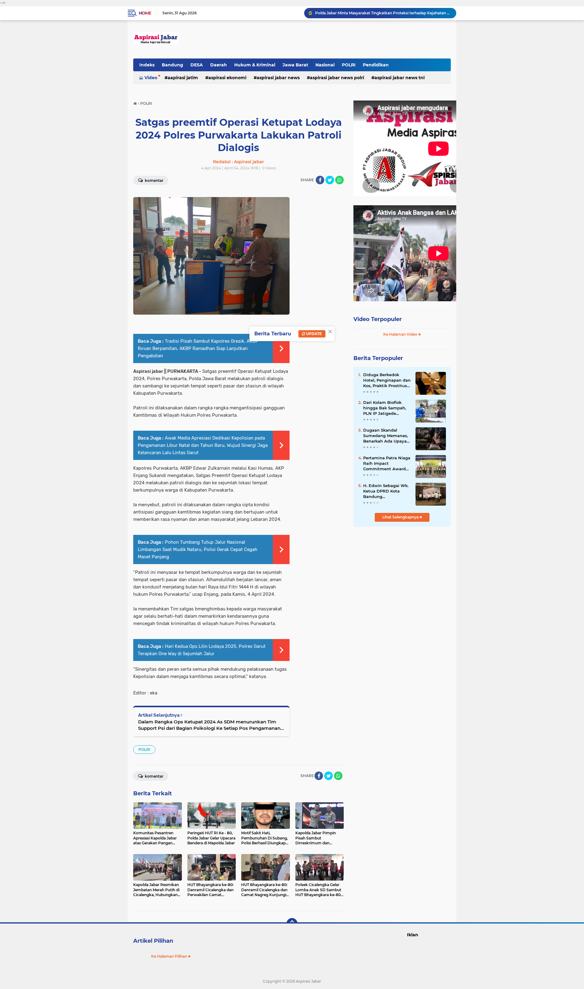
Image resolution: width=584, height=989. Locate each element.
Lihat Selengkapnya (400, 517)
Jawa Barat (295, 65)
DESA (196, 65)
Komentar (153, 180)
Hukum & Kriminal (254, 65)
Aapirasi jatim (183, 77)
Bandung (172, 65)
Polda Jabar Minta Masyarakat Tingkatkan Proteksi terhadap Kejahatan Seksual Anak (383, 13)
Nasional (325, 65)
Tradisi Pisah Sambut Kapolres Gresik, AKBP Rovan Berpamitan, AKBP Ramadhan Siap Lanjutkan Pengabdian (198, 348)
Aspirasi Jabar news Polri (337, 77)
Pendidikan (376, 65)
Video (150, 77)
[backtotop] (292, 923)
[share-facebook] (320, 180)
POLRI (349, 65)
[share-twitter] (329, 180)
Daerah (218, 65)
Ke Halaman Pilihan (169, 956)
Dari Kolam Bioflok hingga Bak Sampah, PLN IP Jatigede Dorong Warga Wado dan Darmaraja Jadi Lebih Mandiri (384, 408)
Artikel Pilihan (153, 941)
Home (145, 13)
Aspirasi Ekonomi (227, 77)
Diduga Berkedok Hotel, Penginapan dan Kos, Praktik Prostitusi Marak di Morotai (387, 380)
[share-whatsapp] (339, 180)
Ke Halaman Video (400, 334)
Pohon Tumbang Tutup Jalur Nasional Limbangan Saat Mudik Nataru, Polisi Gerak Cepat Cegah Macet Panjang (197, 549)
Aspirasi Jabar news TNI (399, 77)
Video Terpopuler (377, 319)
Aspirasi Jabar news (278, 77)
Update (313, 333)
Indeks (147, 65)
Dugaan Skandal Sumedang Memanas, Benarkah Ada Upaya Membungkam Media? (386, 436)
